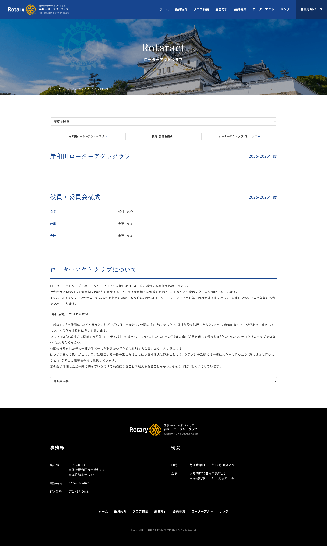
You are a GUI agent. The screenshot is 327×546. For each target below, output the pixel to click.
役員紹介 (181, 9)
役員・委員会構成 (162, 136)
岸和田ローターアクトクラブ (86, 136)
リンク (285, 9)
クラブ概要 (201, 9)
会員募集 (240, 9)
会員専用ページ (311, 9)
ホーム (164, 9)
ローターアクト (263, 9)
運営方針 (221, 9)
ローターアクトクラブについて (238, 136)
